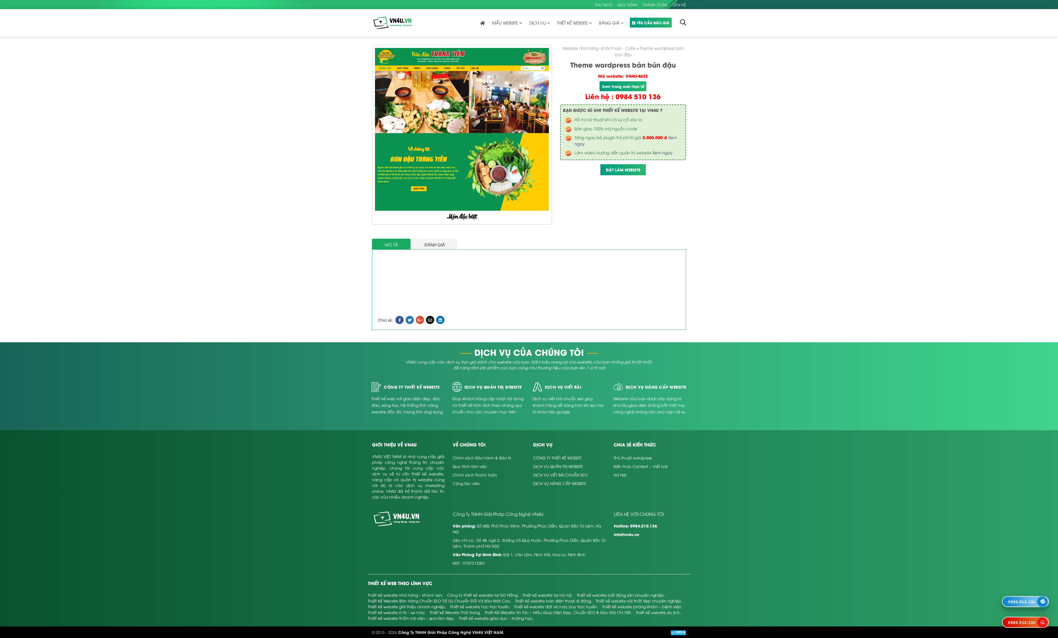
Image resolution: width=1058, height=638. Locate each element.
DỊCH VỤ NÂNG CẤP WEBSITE (559, 483)
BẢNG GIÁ (609, 22)
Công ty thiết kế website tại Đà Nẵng (482, 594)
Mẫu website (505, 22)
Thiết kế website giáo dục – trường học (496, 618)
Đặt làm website (623, 170)
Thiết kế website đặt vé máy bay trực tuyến (555, 606)
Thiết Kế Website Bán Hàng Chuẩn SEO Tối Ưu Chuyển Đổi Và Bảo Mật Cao (439, 600)
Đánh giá (435, 244)
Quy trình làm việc (470, 466)
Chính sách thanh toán (475, 474)
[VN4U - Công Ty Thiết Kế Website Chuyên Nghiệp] (392, 22)
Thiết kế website (572, 22)
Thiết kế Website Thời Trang (455, 612)
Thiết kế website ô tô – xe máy (396, 612)
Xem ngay (662, 152)
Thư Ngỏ (603, 4)
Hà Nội (620, 474)
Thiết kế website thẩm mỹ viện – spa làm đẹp (411, 618)
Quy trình (627, 4)
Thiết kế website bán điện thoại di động (553, 600)
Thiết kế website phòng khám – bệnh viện (641, 606)
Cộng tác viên (466, 483)
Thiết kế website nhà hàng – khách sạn (405, 594)
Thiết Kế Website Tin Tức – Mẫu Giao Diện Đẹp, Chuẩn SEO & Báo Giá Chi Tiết (558, 612)
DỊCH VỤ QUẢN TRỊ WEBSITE (558, 466)
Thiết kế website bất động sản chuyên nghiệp (620, 594)
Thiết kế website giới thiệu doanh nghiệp (406, 606)
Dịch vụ (537, 22)
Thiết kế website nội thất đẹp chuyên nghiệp (638, 600)
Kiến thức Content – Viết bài (641, 466)
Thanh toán (655, 4)
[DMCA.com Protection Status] (678, 632)
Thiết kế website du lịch (658, 612)
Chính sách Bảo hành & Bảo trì (482, 457)
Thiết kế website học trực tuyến (479, 606)
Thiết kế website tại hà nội (547, 594)
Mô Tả (391, 244)
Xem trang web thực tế (623, 86)
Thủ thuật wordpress (633, 457)
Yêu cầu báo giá (653, 22)
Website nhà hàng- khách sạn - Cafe (598, 48)
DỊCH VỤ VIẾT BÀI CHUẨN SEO (560, 474)
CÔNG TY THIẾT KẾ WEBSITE (557, 457)
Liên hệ (679, 4)
